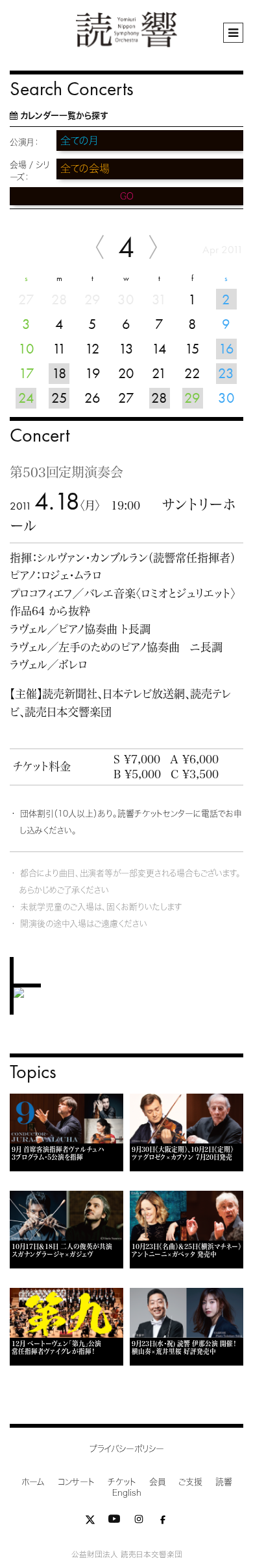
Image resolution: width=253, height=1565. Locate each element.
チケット (122, 1482)
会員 (157, 1482)
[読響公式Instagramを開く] (139, 1522)
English (126, 1493)
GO (127, 196)
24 (26, 398)
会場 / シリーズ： (29, 171)
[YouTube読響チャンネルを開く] (114, 1522)
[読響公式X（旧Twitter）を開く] (90, 1522)
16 (226, 348)
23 (226, 373)
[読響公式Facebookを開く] (163, 1522)
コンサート (76, 1482)
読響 (223, 1482)
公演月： (24, 142)
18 (59, 373)
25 (59, 398)
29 (192, 398)
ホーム (33, 1482)
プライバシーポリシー (127, 1449)
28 (159, 398)
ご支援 (190, 1482)
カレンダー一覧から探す (64, 115)
